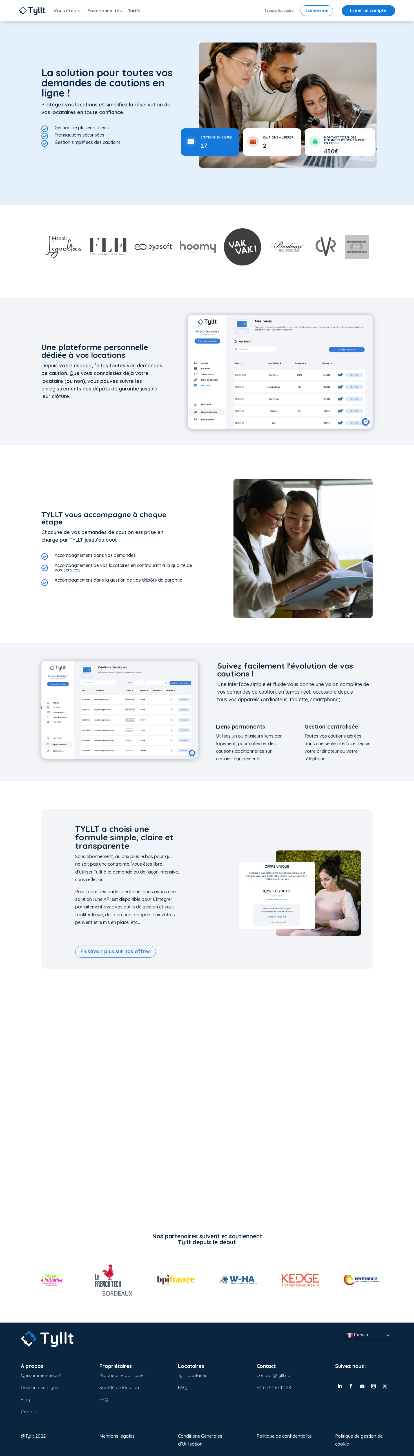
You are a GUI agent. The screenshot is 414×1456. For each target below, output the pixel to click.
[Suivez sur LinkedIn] (339, 1386)
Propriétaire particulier (122, 1375)
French (360, 1334)
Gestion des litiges (39, 1387)
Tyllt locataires (192, 1375)
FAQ (103, 1399)
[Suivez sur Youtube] (362, 1386)
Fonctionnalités (105, 11)
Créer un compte (368, 10)
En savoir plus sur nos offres (116, 951)
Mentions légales (117, 1436)
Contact (29, 1411)
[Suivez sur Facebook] (350, 1386)
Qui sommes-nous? (41, 1375)
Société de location (119, 1387)
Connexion (316, 10)
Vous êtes (65, 11)
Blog (25, 1399)
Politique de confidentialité (284, 1436)
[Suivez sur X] (384, 1386)
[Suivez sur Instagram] (373, 1386)
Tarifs (134, 11)
